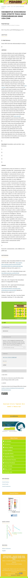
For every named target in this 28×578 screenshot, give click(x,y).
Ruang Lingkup (8, 447)
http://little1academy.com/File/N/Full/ (10, 273)
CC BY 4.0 (17, 573)
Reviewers (7, 444)
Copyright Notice (8, 453)
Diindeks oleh (8, 472)
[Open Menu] (1, 1)
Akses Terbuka (8, 466)
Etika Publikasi (8, 450)
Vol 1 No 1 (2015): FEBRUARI (17, 6)
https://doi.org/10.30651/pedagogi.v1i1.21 (14, 30)
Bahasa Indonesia (6, 548)
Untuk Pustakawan (6, 486)
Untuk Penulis (5, 484)
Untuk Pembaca (5, 482)
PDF (4, 322)
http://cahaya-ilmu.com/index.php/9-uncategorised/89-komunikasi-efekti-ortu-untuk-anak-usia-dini (12, 264)
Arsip (8, 6)
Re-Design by (13, 575)
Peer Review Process (10, 460)
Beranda (3, 6)
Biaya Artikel (8, 469)
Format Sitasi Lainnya (9, 347)
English (4, 550)
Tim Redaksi (7, 441)
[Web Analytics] (14, 516)
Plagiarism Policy (9, 456)
